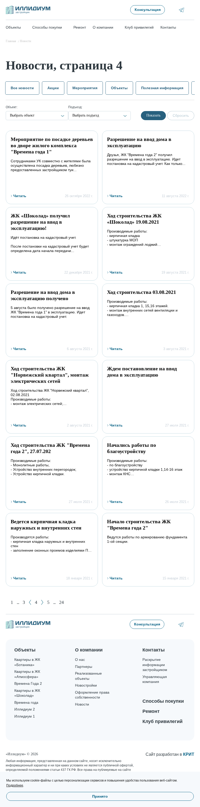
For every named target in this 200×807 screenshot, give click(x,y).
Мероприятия (84, 88)
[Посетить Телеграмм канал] (181, 9)
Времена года (26, 702)
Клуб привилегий (139, 27)
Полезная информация (162, 88)
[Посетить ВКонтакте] (174, 9)
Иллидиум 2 (24, 709)
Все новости (22, 88)
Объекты (119, 88)
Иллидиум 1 (24, 716)
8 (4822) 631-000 (191, 624)
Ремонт (79, 27)
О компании (89, 650)
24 (61, 602)
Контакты (168, 27)
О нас (80, 659)
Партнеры (83, 666)
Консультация (148, 10)
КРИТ (188, 754)
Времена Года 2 (28, 683)
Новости (82, 704)
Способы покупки (163, 701)
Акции (53, 88)
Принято (100, 796)
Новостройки (86, 685)
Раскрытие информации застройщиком (154, 664)
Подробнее (14, 785)
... (18, 602)
